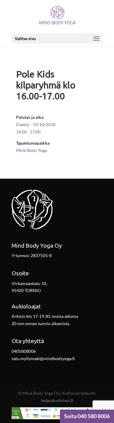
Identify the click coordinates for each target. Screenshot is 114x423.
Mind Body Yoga (31, 150)
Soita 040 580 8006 (87, 416)
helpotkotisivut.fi (57, 400)
